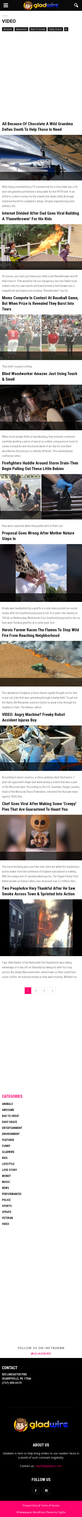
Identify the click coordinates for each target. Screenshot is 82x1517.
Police (6, 1200)
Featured (8, 1140)
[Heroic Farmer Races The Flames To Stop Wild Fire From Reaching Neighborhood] (41, 663)
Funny (6, 1146)
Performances (11, 1194)
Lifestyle (8, 1164)
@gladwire (41, 1353)
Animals (8, 29)
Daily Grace (55, 29)
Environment (11, 1134)
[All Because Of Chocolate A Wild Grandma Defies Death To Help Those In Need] (41, 157)
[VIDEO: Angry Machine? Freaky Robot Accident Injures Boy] (41, 748)
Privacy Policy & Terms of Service (41, 1505)
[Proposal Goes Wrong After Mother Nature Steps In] (41, 573)
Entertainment (12, 1128)
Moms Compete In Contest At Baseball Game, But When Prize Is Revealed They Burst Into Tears (40, 303)
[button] (76, 5)
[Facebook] (36, 1491)
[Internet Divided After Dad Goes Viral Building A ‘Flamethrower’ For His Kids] (41, 247)
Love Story (9, 1170)
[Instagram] (46, 1491)
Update (6, 1212)
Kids (5, 1158)
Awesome (21, 29)
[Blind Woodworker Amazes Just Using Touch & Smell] (41, 407)
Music (6, 1182)
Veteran (7, 1218)
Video (5, 1224)
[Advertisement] (41, 78)
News (5, 1188)
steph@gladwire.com (48, 1466)
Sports (7, 1206)
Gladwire (8, 1152)
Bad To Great (38, 29)
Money (6, 1176)
